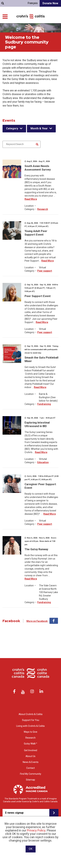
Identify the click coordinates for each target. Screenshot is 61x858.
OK (30, 848)
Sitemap (30, 779)
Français (33, 3)
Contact (30, 768)
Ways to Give (30, 731)
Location (29, 205)
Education (43, 462)
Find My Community (30, 773)
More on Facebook (37, 621)
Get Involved (30, 750)
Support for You (30, 720)
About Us (30, 756)
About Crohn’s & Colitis (31, 714)
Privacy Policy (36, 830)
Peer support (44, 270)
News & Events (30, 762)
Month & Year (39, 128)
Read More (31, 199)
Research (42, 209)
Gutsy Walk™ (30, 743)
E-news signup (14, 812)
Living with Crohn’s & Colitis (30, 726)
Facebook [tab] (53, 621)
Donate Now (50, 3)
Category (12, 128)
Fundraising (44, 404)
